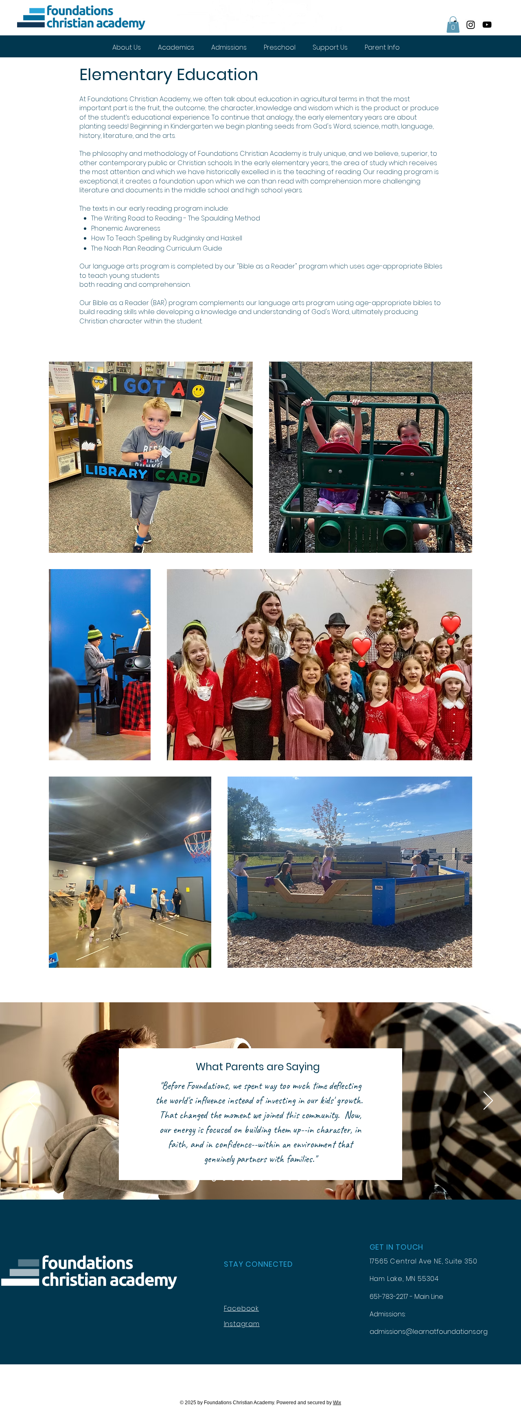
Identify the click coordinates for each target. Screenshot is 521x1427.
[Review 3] (233, 1179)
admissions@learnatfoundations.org (429, 1331)
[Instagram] (470, 24)
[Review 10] (299, 1179)
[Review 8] (280, 1179)
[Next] (488, 1101)
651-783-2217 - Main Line (406, 1296)
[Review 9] (289, 1179)
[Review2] (223, 1179)
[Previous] (32, 1101)
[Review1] (213, 1179)
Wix (337, 1402)
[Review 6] (261, 1179)
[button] (453, 24)
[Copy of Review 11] (308, 1179)
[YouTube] (487, 24)
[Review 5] (252, 1179)
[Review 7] (270, 1179)
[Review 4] (242, 1179)
